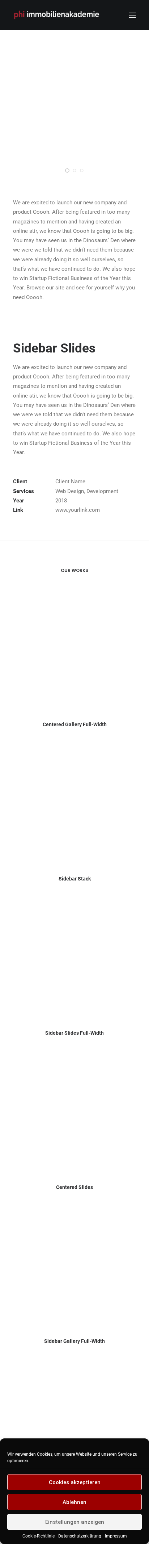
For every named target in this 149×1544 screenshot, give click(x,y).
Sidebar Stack (75, 879)
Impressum (116, 1536)
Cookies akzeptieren (75, 1482)
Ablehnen (74, 1502)
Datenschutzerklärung (79, 1536)
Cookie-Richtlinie (38, 1536)
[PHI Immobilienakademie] (58, 15)
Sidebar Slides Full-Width (74, 1033)
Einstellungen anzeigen (74, 1522)
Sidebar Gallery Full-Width (74, 1341)
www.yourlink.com (77, 510)
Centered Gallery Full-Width (75, 724)
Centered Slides (74, 1187)
